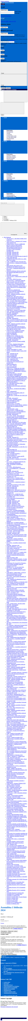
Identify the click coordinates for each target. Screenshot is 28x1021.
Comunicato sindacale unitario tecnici (15, 303)
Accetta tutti (6, 932)
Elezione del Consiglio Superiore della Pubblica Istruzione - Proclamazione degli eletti (16, 778)
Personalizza (4, 931)
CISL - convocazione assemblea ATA (15, 724)
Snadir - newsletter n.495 (12, 517)
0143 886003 (9, 968)
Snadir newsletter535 (12, 367)
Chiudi (2, 50)
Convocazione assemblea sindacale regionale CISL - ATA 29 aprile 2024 (15, 809)
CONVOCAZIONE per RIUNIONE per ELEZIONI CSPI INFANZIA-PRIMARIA (17, 824)
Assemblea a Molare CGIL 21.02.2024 (16, 871)
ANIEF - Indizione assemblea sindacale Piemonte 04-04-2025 (16, 659)
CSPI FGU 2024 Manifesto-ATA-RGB (16, 851)
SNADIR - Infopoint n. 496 (13, 503)
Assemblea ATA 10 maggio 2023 (14, 894)
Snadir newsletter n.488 (12, 557)
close (2, 114)
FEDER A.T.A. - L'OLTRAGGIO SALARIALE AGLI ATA (15, 473)
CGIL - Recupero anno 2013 (13, 757)
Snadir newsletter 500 (12, 487)
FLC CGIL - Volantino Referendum (15, 344)
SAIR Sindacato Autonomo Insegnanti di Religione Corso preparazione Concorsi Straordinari (16, 858)
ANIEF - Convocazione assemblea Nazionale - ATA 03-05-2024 (15, 796)
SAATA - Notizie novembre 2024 (14, 737)
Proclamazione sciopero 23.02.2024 (15, 870)
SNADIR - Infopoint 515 (13, 437)
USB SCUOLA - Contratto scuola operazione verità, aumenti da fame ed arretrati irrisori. (15, 479)
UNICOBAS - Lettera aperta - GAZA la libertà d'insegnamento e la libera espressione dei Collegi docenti (16, 574)
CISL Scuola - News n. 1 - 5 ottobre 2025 (16, 552)
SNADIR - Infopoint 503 (13, 457)
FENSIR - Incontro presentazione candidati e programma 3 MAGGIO (17, 790)
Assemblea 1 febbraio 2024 (13, 872)
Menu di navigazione (19, 234)
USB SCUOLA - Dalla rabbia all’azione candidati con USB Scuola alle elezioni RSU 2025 (16, 717)
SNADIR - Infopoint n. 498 (13, 500)
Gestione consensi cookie (10, 991)
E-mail (16, 35)
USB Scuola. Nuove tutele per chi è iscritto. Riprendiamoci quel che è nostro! (17, 439)
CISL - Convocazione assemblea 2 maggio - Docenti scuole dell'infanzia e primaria (17, 804)
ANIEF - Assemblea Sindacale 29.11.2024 (17, 725)
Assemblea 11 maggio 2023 (13, 895)
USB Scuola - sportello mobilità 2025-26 (16, 676)
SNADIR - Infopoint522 (12, 414)
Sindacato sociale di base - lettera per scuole (17, 598)
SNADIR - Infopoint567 (12, 275)
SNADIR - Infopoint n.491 (13, 545)
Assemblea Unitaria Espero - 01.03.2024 (16, 867)
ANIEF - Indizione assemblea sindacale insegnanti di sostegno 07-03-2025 (16, 667)
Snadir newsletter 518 (12, 426)
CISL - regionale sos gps (12, 353)
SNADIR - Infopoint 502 (13, 471)
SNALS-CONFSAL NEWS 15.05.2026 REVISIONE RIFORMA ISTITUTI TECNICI (16, 272)
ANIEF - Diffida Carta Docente (14, 768)
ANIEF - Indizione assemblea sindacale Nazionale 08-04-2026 (16, 324)
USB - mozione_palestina (13, 607)
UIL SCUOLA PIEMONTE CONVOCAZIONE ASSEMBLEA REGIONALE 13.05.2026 (15, 291)
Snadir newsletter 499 (12, 488)
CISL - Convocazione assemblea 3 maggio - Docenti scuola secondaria (17, 801)
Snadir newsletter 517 (12, 419)
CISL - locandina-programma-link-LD (16, 311)
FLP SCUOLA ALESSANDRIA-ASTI (16, 698)
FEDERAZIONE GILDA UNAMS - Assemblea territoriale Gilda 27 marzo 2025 (17, 653)
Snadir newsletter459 (12, 606)
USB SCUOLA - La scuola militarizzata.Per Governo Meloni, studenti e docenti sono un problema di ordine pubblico (17, 405)
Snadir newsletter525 (12, 402)
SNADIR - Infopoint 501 (13, 486)
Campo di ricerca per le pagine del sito (10, 201)
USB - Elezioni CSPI (12, 844)
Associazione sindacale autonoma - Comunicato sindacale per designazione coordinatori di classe (16, 595)
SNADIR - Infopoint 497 (13, 502)
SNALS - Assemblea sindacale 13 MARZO (17, 672)
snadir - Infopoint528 (12, 391)
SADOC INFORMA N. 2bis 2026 (15, 357)
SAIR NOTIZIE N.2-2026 (13, 400)
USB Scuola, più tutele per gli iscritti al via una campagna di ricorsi (17, 442)
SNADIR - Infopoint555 (12, 313)
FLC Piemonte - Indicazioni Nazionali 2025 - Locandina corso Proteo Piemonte (17, 626)
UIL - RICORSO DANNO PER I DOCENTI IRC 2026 (15, 384)
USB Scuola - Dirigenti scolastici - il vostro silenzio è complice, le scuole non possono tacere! (17, 560)
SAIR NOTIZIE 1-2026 (12, 409)
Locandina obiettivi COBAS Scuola (15, 841)
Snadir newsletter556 (12, 314)
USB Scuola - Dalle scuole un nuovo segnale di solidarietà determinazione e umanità (16, 555)
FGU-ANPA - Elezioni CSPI (13, 788)
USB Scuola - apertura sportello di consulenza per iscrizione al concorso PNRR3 (15, 540)
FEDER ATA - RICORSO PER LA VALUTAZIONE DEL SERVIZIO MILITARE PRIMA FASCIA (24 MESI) (16, 298)
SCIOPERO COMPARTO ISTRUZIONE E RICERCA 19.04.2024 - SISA (17, 818)
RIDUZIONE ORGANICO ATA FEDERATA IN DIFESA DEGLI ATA (16, 266)
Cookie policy (7, 982)
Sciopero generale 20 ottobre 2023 (15, 883)
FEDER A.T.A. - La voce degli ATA (15, 567)
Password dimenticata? (6, 16)
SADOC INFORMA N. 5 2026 (14, 345)
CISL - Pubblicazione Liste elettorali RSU (16, 633)
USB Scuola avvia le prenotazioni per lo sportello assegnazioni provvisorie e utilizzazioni (16, 613)
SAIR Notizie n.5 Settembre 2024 (15, 755)
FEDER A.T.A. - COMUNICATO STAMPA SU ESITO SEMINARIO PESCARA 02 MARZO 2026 (15, 337)
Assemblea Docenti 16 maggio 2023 (15, 892)
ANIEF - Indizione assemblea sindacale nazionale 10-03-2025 (16, 665)
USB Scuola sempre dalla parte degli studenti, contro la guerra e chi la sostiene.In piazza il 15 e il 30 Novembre (17, 721)
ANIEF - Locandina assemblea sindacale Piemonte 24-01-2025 (16, 713)
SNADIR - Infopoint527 (12, 398)
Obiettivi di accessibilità (9, 989)
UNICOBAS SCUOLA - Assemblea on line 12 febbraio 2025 (16, 688)
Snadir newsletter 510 (12, 449)
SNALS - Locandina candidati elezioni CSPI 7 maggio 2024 (16, 853)
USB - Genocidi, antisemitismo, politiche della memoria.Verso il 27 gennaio (16, 424)
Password (17, 13)
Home (5, 216)
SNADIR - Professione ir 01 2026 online (16, 422)
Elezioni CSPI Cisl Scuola (13, 864)
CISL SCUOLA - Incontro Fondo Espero (16, 549)
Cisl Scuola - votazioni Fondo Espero (15, 530)
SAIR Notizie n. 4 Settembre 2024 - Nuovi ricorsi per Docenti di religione (17, 759)
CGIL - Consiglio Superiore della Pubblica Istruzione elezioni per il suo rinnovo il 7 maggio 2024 (17, 862)
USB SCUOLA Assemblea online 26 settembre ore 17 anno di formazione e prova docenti (16, 763)
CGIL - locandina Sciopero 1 (13, 453)
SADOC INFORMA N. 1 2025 (14, 657)
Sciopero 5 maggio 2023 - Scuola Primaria (17, 897)
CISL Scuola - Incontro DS (13, 548)
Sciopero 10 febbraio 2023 (13, 903)
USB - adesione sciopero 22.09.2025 (15, 590)
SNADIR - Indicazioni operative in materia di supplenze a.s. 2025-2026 (17, 609)
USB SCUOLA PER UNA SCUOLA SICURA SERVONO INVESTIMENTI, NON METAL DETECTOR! (16, 328)
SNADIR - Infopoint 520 (13, 421)
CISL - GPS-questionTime (13, 360)
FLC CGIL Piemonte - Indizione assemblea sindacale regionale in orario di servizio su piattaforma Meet (17, 848)
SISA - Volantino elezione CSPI (14, 787)
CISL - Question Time (12, 355)
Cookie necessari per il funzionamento (10, 949)
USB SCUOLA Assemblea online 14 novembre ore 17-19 (15, 476)
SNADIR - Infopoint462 (12, 605)
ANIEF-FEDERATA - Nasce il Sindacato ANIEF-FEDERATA (16, 749)
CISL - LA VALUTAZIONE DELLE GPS (17, 319)
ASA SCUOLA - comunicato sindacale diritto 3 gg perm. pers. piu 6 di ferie (16, 281)
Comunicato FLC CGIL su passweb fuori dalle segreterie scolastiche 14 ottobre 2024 (17, 742)
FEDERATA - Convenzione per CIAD (16, 747)
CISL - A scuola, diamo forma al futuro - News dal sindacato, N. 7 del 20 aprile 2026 (17, 301)
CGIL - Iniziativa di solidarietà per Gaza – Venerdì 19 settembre (16, 580)
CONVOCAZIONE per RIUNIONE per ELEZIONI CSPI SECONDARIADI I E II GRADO (17, 821)
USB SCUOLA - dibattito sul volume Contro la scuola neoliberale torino (15, 331)
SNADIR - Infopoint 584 (13, 252)
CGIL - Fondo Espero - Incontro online (16, 603)
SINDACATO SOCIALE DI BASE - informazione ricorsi (16, 662)
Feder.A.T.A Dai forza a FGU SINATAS (16, 690)
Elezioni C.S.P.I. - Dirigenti (13, 829)
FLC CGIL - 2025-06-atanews (14, 467)
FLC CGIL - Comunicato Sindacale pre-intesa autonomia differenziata (16, 462)
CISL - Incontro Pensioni (12, 551)
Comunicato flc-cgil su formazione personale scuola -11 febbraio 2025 (15, 682)
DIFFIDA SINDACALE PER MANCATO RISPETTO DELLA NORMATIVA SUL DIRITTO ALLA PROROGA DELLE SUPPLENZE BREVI (17, 380)
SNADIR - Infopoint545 (12, 340)
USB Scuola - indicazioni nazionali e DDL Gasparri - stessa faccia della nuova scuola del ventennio (17, 536)
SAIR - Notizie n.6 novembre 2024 (15, 733)
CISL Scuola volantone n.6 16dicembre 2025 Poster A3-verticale (16, 444)
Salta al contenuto (5, 1)
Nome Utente (18, 11)
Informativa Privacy (8, 985)
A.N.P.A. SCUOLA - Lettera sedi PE (15, 456)
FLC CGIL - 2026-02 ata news (14, 279)
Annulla (2, 88)
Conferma (8, 88)
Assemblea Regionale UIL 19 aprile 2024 (16, 815)
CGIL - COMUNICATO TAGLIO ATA (16, 261)
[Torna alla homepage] (14, 89)
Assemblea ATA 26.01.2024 (13, 875)
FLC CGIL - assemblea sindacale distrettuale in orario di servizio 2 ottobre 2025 (16, 570)
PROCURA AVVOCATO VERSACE (16, 433)
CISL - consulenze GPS (12, 359)
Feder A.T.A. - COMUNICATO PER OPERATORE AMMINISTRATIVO (15, 369)
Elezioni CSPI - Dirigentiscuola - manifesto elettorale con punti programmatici (17, 807)
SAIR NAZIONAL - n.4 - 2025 (14, 546)
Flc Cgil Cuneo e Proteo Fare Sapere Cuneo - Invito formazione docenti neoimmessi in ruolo (17, 601)
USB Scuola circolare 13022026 (14, 373)
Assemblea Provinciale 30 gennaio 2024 (16, 874)
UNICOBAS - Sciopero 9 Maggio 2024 (16, 783)
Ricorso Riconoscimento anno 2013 (15, 868)
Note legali (6, 983)
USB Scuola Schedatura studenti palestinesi (17, 418)
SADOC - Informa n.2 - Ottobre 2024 (15, 756)
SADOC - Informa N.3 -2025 (14, 505)
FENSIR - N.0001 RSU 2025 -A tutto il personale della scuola (16, 692)
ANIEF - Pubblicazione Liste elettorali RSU (17, 630)
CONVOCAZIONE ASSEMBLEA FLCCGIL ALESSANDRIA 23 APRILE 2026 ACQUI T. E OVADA (16, 308)
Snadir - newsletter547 (12, 334)
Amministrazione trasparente (10, 993)
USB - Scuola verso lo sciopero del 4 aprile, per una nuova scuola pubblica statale (17, 655)
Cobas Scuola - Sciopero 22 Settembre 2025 (17, 582)
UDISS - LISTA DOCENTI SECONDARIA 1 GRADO (13, 785)
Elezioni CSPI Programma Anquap (15, 814)
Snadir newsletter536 (12, 356)
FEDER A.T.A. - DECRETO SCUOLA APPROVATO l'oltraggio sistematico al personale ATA (16, 491)
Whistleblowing (7, 990)
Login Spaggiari (12, 40)
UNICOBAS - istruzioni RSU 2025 (15, 694)
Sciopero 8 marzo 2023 (12, 901)
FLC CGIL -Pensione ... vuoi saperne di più (17, 526)
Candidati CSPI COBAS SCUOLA (15, 842)
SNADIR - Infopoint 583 (13, 253)
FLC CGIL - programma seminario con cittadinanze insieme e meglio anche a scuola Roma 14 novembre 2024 (16, 728)
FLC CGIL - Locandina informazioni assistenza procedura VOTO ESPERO (16, 511)
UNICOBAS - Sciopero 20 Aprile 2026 (16, 310)
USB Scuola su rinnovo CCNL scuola (16, 484)
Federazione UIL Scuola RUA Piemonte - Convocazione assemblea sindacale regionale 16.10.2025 (16, 564)
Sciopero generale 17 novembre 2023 (15, 882)
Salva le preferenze (12, 954)
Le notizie (6, 219)
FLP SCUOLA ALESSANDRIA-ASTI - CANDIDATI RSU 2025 (16, 696)
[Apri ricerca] (15, 96)
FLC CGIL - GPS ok (12, 365)
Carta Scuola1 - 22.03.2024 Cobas (15, 865)
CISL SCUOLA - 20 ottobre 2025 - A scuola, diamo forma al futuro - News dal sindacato (16, 520)
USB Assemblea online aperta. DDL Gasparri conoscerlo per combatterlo (15, 528)
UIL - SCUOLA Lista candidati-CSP (15, 845)
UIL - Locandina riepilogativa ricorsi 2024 (17, 751)
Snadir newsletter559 (12, 304)
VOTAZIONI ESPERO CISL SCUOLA (16, 515)
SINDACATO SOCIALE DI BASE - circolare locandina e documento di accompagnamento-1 (16, 508)
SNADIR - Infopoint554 (12, 318)
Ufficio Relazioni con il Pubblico (11, 986)
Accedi (2, 4)
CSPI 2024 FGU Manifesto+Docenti (15, 855)
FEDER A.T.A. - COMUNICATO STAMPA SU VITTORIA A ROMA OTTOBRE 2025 (15, 495)
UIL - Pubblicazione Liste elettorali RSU (16, 632)
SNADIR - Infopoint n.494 (13, 533)
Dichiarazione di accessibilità (10, 987)
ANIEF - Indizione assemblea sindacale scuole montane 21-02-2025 (16, 680)
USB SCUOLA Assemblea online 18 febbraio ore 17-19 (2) (15, 393)
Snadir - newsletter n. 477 (13, 592)
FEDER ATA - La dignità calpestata (15, 522)
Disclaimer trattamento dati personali (9, 1006)
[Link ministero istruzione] (7, 2)
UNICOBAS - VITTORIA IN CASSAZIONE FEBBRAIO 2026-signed (17, 376)
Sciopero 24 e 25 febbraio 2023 (14, 902)
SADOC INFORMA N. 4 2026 (14, 349)
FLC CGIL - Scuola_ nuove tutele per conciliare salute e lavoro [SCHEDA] (15, 416)
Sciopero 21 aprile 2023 (12, 899)
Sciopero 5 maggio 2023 (12, 898)
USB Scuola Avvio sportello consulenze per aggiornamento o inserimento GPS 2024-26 (17, 834)
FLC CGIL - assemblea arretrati (14, 399)
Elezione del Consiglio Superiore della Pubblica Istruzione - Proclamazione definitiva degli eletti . (16, 774)
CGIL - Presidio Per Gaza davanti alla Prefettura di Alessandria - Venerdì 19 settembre (15, 585)
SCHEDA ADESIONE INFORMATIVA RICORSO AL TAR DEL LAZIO (16, 431)
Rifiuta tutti (12, 931)
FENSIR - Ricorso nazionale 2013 (15, 678)
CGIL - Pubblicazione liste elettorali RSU (16, 637)
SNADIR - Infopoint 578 (13, 254)
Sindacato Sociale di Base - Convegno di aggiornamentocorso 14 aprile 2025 (16, 650)
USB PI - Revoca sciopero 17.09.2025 (16, 591)
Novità (5, 217)
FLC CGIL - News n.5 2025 (13, 532)
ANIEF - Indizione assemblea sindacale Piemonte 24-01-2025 (16, 711)
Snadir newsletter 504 (12, 455)
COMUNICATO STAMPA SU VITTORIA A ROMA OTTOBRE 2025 (16, 428)
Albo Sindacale (7, 237)
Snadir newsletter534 (12, 364)
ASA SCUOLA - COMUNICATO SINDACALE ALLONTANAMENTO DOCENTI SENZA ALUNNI (16, 412)
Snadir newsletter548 (12, 333)
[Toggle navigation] (12, 108)
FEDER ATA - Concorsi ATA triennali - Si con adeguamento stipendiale (17, 524)
